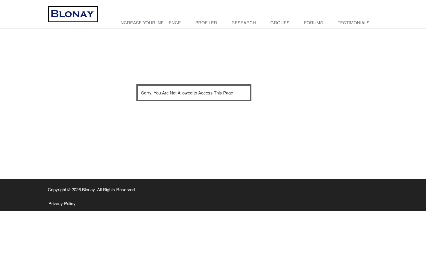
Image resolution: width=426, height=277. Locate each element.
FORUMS (313, 22)
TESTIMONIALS (353, 22)
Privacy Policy (62, 203)
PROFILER (206, 22)
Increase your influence (150, 22)
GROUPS (280, 22)
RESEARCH (244, 22)
